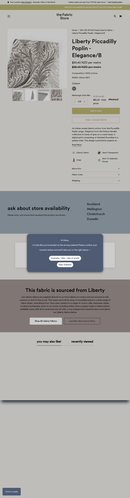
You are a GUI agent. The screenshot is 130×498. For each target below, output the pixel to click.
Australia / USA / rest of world (65, 258)
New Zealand (65, 265)
